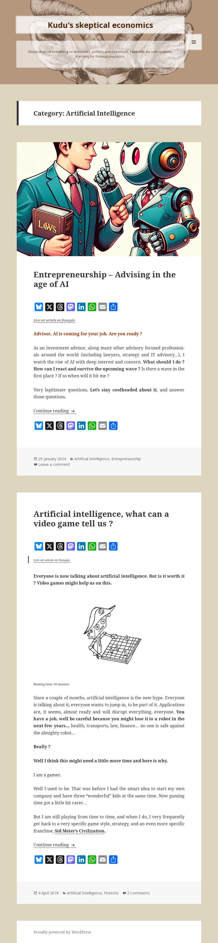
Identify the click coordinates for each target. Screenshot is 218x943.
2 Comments (138, 892)
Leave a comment (54, 464)
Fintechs (111, 892)
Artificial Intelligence (91, 458)
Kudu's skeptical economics (100, 25)
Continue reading (54, 411)
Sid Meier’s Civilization (79, 831)
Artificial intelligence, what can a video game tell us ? (101, 518)
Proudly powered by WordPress (62, 931)
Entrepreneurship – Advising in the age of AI (104, 279)
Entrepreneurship (126, 458)
